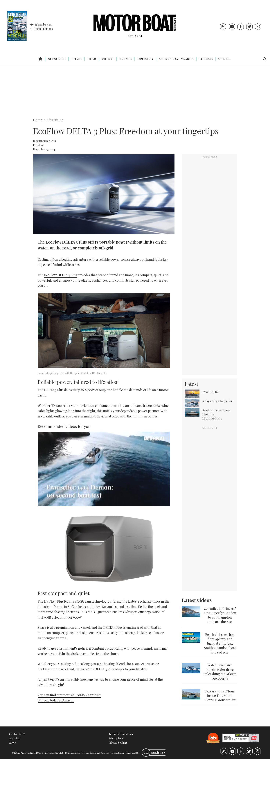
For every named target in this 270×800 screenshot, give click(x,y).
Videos (107, 59)
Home (37, 120)
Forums (206, 59)
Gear (91, 59)
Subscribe (56, 59)
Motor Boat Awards (175, 59)
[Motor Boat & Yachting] (134, 26)
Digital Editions (43, 29)
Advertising (54, 120)
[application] (104, 469)
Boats (76, 59)
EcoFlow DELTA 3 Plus (60, 275)
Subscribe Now (43, 24)
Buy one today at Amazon (56, 700)
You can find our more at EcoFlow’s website (69, 695)
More (223, 59)
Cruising (145, 59)
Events (125, 59)
